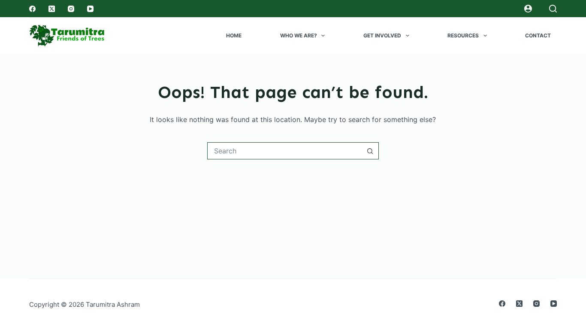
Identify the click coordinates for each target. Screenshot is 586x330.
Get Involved (382, 35)
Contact (538, 35)
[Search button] (370, 151)
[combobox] (285, 150)
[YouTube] (90, 9)
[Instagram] (71, 9)
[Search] (553, 8)
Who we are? (298, 35)
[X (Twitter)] (51, 9)
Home (234, 35)
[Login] (528, 8)
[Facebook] (32, 9)
